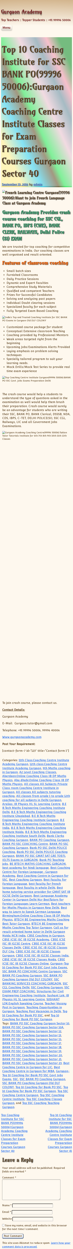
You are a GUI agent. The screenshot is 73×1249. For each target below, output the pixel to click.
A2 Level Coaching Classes (37, 772)
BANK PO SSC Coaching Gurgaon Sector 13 (31, 1035)
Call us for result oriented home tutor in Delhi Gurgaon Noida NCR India (35, 931)
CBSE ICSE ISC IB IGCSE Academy (25, 939)
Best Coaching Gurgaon (25, 879)
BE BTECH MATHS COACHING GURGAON (38, 864)
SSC (15, 1079)
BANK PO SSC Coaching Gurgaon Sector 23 (32, 1063)
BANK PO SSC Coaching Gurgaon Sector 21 (31, 1059)
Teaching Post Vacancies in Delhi (38, 1011)
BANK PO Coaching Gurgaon (49, 840)
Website (7, 1218)
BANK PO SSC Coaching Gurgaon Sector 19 (31, 1051)
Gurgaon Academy (21, 11)
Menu (6, 27)
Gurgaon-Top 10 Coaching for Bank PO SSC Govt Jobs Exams (36, 1075)
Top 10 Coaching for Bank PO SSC (38, 1087)
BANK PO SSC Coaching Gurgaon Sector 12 (31, 1031)
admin (37, 184)
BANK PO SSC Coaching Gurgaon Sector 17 (31, 1043)
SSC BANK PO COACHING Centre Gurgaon (31, 971)
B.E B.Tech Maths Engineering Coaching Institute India (33, 824)
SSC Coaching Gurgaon (47, 987)
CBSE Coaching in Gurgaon (45, 935)
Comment (9, 1177)
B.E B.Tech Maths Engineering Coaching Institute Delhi (34, 808)
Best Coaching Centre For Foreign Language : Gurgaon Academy (36, 871)
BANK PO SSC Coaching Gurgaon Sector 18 (31, 1047)
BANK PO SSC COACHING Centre (25, 844)
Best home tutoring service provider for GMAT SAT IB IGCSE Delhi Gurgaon (36, 891)
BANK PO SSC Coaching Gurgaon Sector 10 (39, 1023)
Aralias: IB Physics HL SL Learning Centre (31, 804)
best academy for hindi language (25, 867)
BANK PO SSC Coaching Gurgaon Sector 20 (32, 1055)
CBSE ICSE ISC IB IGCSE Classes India (42, 955)
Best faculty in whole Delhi (36, 887)
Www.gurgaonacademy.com (21, 737)
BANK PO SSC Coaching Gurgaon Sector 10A (32, 1027)
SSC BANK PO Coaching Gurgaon (42, 1079)
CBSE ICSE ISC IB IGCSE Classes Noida (29, 959)
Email (6, 1211)
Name (7, 1205)
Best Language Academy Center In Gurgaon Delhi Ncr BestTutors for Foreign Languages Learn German (35, 899)
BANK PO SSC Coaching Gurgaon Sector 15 (31, 1039)
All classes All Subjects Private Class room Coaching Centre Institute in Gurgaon (35, 788)
